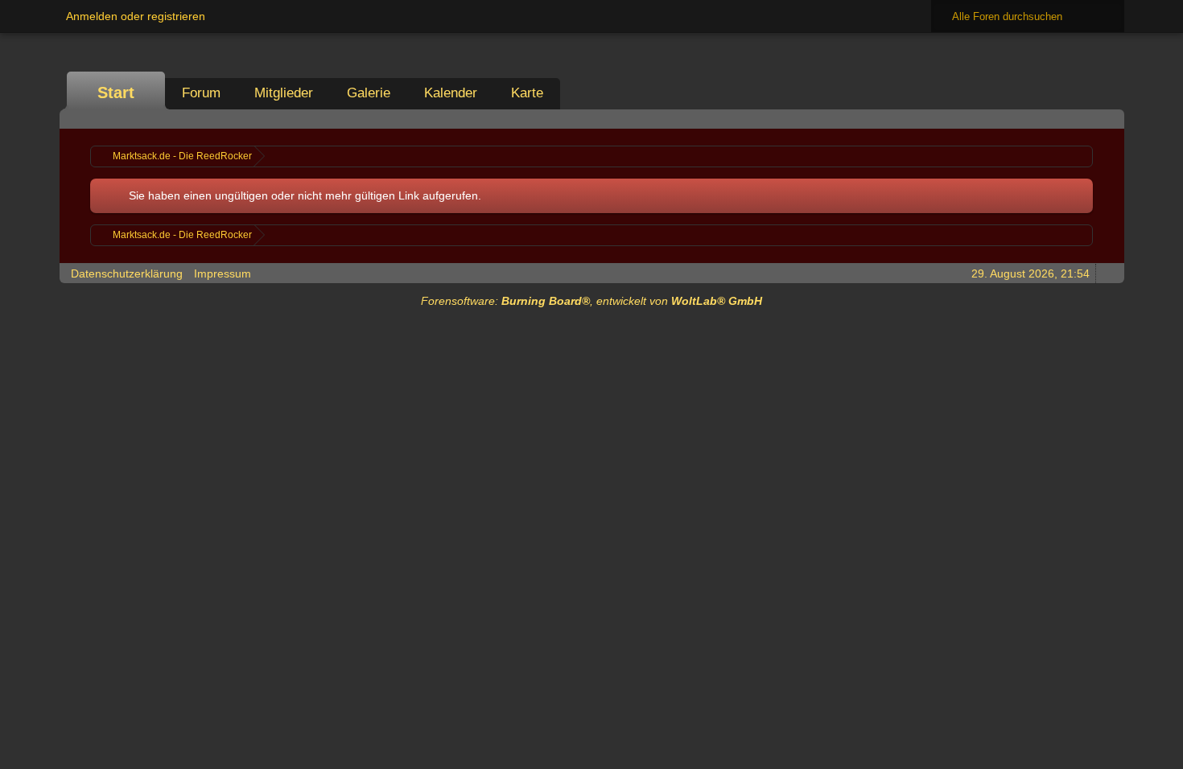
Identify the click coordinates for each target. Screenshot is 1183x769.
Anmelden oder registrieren (135, 16)
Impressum (222, 273)
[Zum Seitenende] (1107, 118)
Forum (201, 93)
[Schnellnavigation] (1085, 118)
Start (115, 92)
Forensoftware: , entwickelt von (591, 300)
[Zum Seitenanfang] (1107, 273)
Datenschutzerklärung (127, 273)
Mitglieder (283, 93)
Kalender (450, 93)
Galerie (368, 93)
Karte (527, 93)
